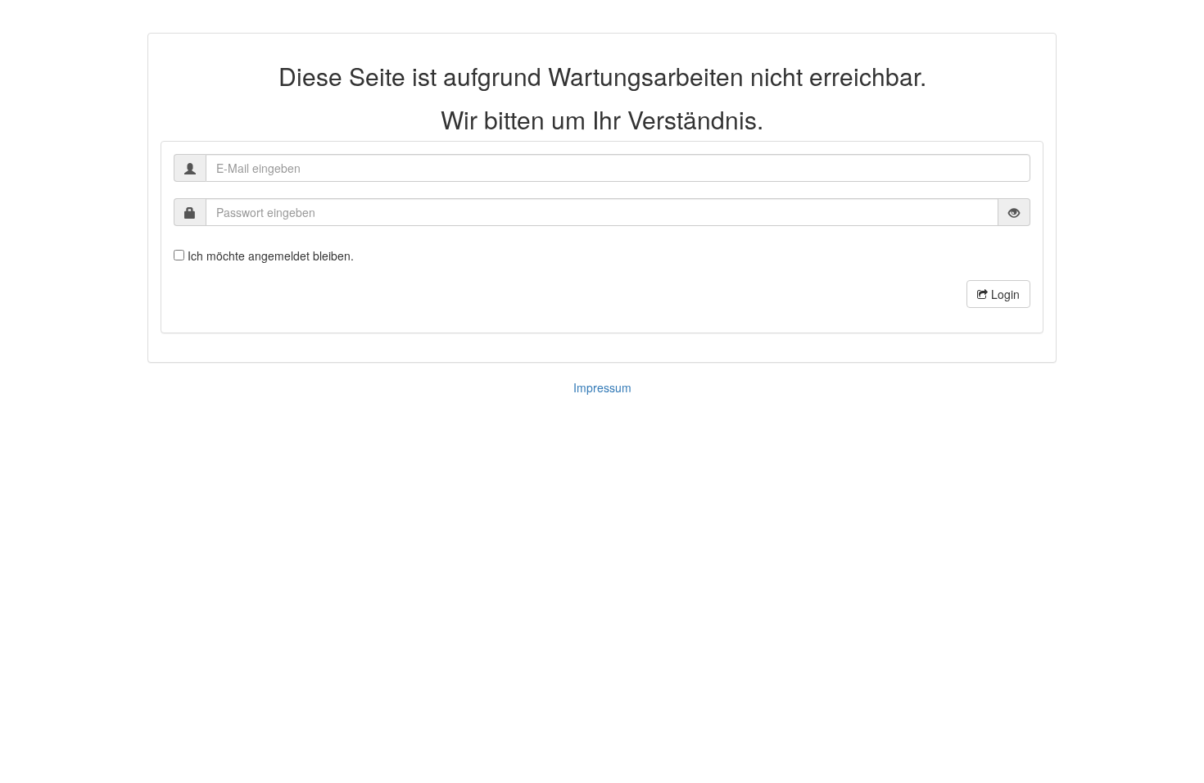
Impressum (602, 387)
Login (1004, 294)
